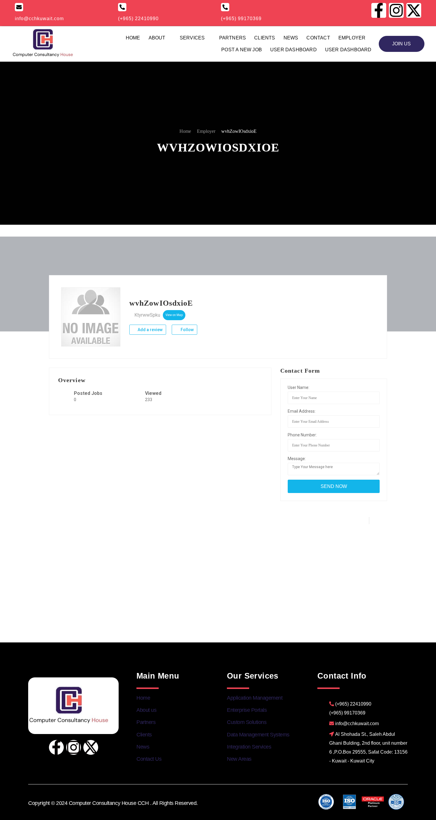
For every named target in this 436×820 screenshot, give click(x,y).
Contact (318, 37)
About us (146, 710)
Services (192, 37)
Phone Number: (302, 435)
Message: (297, 458)
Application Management (254, 698)
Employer (352, 37)
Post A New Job (241, 49)
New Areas (239, 759)
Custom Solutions (246, 722)
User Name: (298, 387)
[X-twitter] (90, 747)
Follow (187, 329)
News (291, 37)
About (157, 37)
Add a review (150, 329)
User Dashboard (293, 49)
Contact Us (148, 759)
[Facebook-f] (56, 747)
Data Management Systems (258, 735)
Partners (232, 37)
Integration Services (249, 747)
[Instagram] (73, 747)
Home (133, 37)
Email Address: (302, 411)
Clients (264, 37)
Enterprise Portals (247, 710)
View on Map (174, 315)
